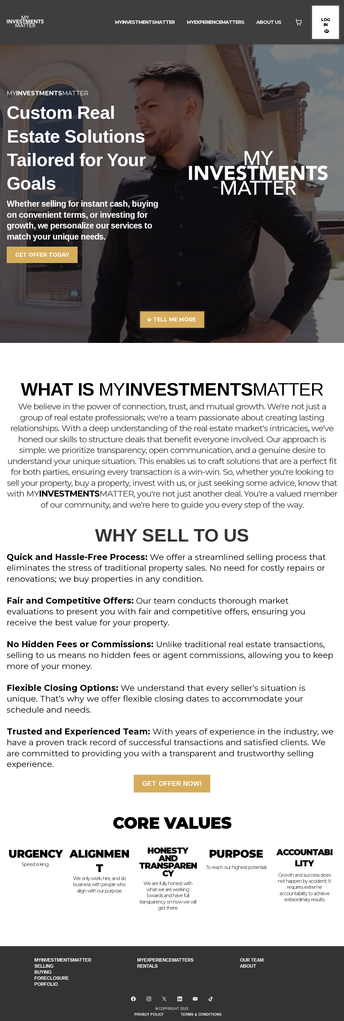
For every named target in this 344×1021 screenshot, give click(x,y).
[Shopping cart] (298, 22)
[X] (164, 998)
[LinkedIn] (179, 998)
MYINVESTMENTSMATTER (145, 22)
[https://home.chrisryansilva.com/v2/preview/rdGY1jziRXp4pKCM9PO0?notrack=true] (25, 22)
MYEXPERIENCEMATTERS (215, 22)
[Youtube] (195, 998)
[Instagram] (149, 998)
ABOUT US (268, 22)
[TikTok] (210, 998)
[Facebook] (133, 998)
